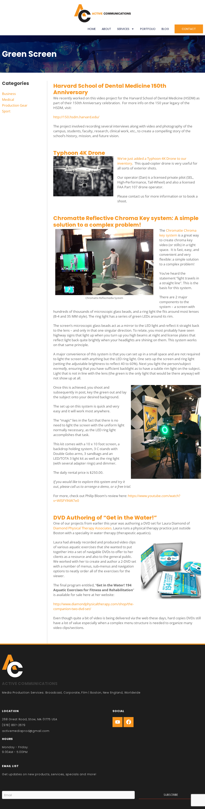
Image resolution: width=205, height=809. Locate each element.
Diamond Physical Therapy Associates (82, 528)
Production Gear (14, 105)
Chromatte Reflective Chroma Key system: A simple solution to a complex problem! (125, 221)
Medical (8, 99)
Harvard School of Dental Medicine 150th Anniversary (109, 89)
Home (92, 29)
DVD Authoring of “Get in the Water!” (105, 517)
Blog (165, 29)
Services (123, 29)
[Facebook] (129, 722)
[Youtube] (118, 722)
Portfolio (148, 29)
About (106, 29)
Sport (6, 111)
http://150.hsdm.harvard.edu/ (76, 117)
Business (9, 93)
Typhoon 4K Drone (79, 153)
